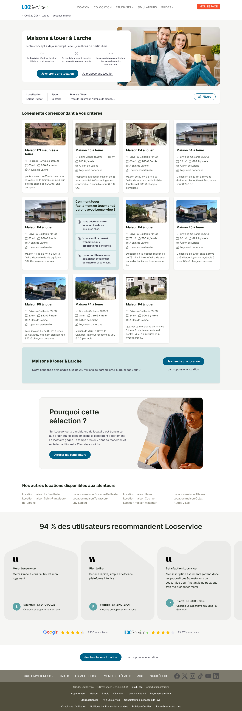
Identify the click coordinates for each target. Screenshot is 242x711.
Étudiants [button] (123, 7)
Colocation (103, 7)
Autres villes (182, 503)
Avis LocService (111, 699)
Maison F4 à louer (140, 150)
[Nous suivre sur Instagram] (192, 676)
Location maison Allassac (190, 494)
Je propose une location (97, 73)
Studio (105, 693)
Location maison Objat (188, 498)
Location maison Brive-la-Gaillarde (95, 494)
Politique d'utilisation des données (109, 706)
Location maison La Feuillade (41, 494)
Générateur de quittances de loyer (142, 699)
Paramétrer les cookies (168, 706)
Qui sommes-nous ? (38, 676)
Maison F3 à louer (89, 150)
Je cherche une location (57, 73)
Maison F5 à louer (190, 227)
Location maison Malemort (140, 503)
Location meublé (137, 693)
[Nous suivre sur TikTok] (200, 676)
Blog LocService (90, 699)
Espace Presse (86, 676)
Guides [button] (166, 7)
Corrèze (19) (31, 15)
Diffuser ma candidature (70, 455)
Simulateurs (147, 7)
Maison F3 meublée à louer (41, 152)
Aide (140, 676)
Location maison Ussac (138, 494)
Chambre (118, 693)
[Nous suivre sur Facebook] (177, 676)
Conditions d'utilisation (73, 706)
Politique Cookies (141, 706)
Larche (45, 15)
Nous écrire (159, 676)
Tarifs (64, 676)
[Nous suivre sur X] (184, 676)
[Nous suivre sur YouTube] (208, 676)
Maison (94, 693)
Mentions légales (117, 676)
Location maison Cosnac (139, 498)
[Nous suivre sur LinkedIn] (216, 676)
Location (82, 7)
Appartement (78, 693)
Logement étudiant (160, 693)
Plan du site (136, 686)
